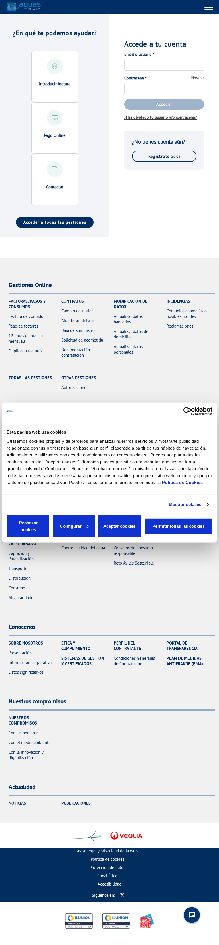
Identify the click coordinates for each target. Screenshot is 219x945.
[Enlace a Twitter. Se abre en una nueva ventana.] (122, 895)
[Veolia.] (126, 835)
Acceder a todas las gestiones (54, 222)
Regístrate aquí (164, 156)
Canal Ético (107, 875)
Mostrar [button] (197, 77)
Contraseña (135, 78)
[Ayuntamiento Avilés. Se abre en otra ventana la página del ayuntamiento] (86, 835)
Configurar (71, 525)
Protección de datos (107, 867)
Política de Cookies (182, 482)
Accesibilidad (109, 884)
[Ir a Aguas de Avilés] (24, 7)
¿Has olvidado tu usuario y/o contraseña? (160, 117)
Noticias (17, 803)
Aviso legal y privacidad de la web (107, 851)
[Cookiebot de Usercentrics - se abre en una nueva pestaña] (187, 411)
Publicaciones (76, 803)
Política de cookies (107, 859)
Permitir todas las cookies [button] (178, 525)
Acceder (164, 104)
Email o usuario (139, 54)
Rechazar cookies (28, 526)
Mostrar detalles (185, 504)
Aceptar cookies (119, 525)
